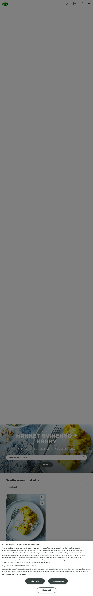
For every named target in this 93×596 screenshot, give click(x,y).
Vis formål (46, 590)
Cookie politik (45, 562)
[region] (46, 568)
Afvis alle (35, 581)
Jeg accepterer (58, 581)
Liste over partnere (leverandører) (14, 574)
